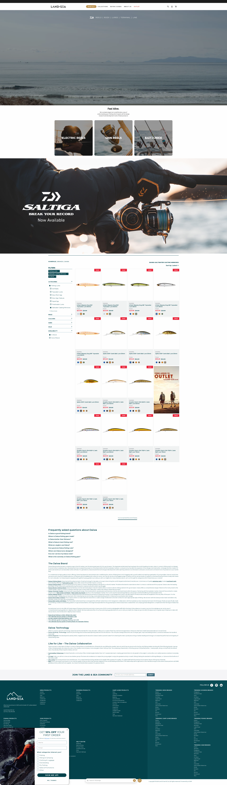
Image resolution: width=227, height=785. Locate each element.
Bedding (115, 697)
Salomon (157, 700)
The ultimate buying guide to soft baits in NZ (62, 616)
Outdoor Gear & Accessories (120, 702)
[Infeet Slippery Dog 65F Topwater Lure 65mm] (140, 285)
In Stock (54, 335)
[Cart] (176, 7)
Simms (157, 712)
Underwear (43, 698)
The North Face (159, 695)
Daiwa (157, 692)
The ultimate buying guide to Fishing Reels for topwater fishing (68, 621)
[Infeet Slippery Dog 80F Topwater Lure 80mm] (88, 285)
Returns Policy (80, 745)
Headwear (42, 704)
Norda (156, 707)
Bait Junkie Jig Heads (78, 592)
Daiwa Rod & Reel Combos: (56, 597)
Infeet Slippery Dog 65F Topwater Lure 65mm (140, 305)
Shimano (196, 725)
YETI (156, 702)
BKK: (49, 661)
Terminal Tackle (8, 725)
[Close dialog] (67, 730)
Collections (103, 6)
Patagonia (158, 693)
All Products (116, 705)
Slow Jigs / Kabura (58, 298)
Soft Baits (55, 289)
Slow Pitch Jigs (57, 295)
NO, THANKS (51, 780)
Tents (114, 692)
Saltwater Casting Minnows (61, 307)
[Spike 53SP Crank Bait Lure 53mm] (114, 333)
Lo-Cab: (50, 656)
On (156, 710)
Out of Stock (55, 338)
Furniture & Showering (118, 700)
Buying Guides (115, 6)
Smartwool (158, 714)
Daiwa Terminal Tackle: (55, 591)
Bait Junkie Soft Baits (63, 592)
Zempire (157, 722)
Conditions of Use (80, 748)
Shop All (91, 6)
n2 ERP (190, 781)
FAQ (77, 750)
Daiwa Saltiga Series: (55, 594)
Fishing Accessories (8, 727)
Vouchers (115, 704)
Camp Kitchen (116, 698)
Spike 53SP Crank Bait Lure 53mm (114, 353)
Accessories (42, 700)
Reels (99, 18)
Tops (41, 695)
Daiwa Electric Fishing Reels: (57, 587)
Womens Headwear (117, 715)
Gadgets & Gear (117, 710)
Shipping (78, 743)
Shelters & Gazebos (117, 695)
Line (135, 18)
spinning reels (157, 581)
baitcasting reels (68, 583)
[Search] (168, 7)
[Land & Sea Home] (58, 7)
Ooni (195, 695)
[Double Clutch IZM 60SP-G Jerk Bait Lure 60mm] (114, 382)
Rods (107, 18)
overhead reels (171, 581)
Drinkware (42, 725)
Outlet (137, 6)
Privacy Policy (80, 747)
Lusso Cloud (158, 698)
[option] (78, 314)
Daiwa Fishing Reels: (54, 581)
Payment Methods (81, 752)
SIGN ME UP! (51, 775)
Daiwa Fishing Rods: (54, 584)
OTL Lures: (51, 659)
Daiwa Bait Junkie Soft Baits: (57, 601)
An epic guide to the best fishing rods (60, 618)
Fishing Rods (7, 722)
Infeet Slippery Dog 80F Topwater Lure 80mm (84, 305)
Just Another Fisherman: (56, 653)
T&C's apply (47, 738)
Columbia (157, 704)
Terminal (125, 18)
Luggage (42, 727)
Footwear (42, 693)
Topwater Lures (57, 292)
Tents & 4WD (116, 712)
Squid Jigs (55, 301)
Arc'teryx (157, 697)
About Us (127, 6)
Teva (156, 715)
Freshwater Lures (58, 304)
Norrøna (157, 709)
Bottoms (42, 697)
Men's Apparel (43, 720)
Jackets (42, 692)
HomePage (52, 261)
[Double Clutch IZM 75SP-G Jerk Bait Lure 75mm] (140, 430)
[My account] (172, 7)
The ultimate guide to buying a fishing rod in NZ (63, 620)
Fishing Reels (7, 720)
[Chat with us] (140, 780)
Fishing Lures (55, 285)
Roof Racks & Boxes (45, 722)
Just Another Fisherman (161, 705)
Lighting (115, 693)
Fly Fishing (6, 723)
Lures (115, 18)
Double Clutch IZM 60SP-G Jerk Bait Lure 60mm (113, 402)
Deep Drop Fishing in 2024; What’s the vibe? (62, 615)
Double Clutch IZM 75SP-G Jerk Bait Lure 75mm (139, 451)
